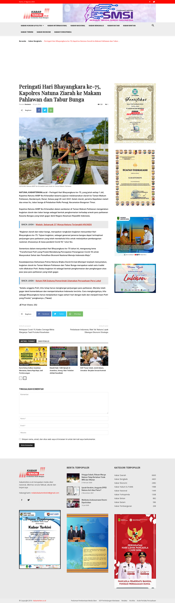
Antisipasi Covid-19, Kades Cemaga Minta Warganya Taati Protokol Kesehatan (36, 330)
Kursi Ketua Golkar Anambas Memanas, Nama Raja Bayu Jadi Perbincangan (31, 370)
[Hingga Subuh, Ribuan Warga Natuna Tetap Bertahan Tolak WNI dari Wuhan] (73, 477)
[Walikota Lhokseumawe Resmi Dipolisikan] (73, 503)
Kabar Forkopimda (62, 32)
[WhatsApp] (50, 110)
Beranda (22, 41)
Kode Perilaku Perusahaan (146, 601)
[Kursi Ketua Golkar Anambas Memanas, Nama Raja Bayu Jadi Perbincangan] (33, 356)
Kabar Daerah (24, 365)
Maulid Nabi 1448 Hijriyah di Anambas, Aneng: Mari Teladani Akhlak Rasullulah (62, 370)
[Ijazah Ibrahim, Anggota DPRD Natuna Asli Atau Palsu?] (73, 490)
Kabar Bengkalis (96, 25)
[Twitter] (154, 2)
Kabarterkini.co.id (39, 601)
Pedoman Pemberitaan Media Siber (84, 601)
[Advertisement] (87, 64)
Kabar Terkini (27, 32)
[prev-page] (20, 378)
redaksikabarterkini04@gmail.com (45, 493)
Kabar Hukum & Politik (31, 25)
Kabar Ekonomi (44, 32)
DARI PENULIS (43, 341)
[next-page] (24, 378)
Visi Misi (132, 601)
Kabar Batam (113, 25)
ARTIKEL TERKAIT (28, 341)
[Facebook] (150, 2)
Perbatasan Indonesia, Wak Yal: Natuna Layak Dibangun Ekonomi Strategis (89, 330)
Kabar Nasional (78, 25)
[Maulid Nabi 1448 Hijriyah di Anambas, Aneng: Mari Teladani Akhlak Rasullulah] (64, 356)
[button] (153, 26)
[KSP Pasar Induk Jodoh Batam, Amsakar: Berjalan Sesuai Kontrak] (94, 356)
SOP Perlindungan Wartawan (109, 601)
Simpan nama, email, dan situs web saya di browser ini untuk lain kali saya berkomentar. (58, 439)
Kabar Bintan (129, 25)
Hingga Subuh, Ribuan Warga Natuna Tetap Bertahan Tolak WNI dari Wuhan (94, 477)
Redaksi (28, 104)
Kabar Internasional (57, 25)
